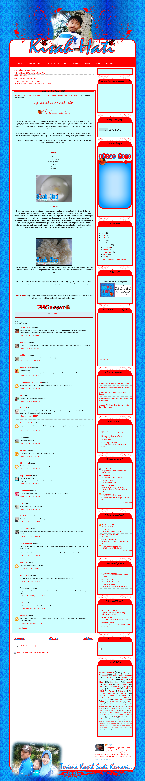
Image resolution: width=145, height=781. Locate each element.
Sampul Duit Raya (108, 715)
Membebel (103, 675)
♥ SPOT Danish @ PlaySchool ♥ (112, 548)
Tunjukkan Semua (127, 502)
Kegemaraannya (109, 693)
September (107, 252)
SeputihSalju (24, 575)
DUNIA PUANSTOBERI (110, 534)
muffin (122, 723)
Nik (21, 395)
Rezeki (101, 702)
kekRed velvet (103, 719)
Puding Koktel (128, 727)
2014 (104, 240)
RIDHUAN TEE (107, 618)
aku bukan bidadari (109, 494)
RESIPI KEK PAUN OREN (110, 582)
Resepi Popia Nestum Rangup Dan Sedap (114, 383)
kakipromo (24, 603)
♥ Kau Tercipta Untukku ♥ (111, 546)
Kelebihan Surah (109, 721)
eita (21, 437)
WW (121, 680)
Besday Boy (128, 697)
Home (16, 95)
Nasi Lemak (68, 95)
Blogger (78, 765)
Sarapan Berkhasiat (105, 706)
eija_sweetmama (26, 543)
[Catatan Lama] (88, 641)
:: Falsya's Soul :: (108, 480)
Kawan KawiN (120, 706)
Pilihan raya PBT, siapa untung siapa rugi (115, 619)
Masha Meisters (26, 368)
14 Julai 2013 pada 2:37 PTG (30, 581)
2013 (104, 242)
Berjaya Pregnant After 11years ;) (112, 531)
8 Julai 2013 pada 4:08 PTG (30, 484)
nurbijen (23, 355)
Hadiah (124, 677)
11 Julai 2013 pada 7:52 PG (29, 568)
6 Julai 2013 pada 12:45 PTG (30, 361)
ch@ (21, 503)
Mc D (115, 717)
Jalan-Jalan (115, 682)
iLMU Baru (46, 95)
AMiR (125, 673)
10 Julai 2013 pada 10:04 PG (30, 522)
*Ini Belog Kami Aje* (109, 443)
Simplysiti (122, 717)
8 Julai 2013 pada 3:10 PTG (30, 469)
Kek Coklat (114, 710)
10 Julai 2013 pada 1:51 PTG (30, 536)
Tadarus (123, 710)
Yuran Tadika (128, 712)
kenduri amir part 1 (112, 723)
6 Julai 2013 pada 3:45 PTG (30, 388)
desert (126, 721)
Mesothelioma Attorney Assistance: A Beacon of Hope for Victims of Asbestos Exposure (115, 489)
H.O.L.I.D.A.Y (124, 693)
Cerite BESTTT (114, 689)
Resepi (88, 63)
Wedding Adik (125, 704)
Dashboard (19, 63)
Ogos (105, 254)
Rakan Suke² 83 (115, 702)
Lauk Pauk (107, 700)
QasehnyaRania (108, 485)
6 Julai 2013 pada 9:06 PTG (30, 443)
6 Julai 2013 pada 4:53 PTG (30, 416)
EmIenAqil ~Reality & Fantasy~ (113, 436)
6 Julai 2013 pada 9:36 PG (29, 335)
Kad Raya (121, 708)
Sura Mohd (24, 342)
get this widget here (104, 359)
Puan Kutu (24, 408)
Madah (129, 682)
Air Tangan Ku (26, 95)
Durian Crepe (115, 725)
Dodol (109, 717)
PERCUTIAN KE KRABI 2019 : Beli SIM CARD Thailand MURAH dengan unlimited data (115, 497)
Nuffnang (121, 691)
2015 (104, 238)
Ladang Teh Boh (103, 727)
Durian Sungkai (126, 725)
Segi (102, 729)
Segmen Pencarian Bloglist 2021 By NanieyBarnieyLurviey (113, 613)
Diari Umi (105, 431)
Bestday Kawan (104, 697)
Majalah (124, 695)
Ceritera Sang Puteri (109, 539)
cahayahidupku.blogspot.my (31, 382)
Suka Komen (111, 708)
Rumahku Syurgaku (107, 695)
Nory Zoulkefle (25, 476)
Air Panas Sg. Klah (116, 719)
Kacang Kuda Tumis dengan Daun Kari (114, 586)
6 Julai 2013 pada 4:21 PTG (30, 401)
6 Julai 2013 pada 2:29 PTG (30, 376)
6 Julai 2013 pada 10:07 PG (30, 348)
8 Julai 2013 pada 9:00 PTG (30, 496)
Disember (107, 245)
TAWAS (120, 715)
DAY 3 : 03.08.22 (107, 526)
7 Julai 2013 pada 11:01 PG (29, 456)
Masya (109, 745)
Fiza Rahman (25, 516)
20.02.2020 (105, 536)
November (107, 247)
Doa (98, 63)
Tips (75, 95)
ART (128, 715)
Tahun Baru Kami (20, 76)
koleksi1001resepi (108, 585)
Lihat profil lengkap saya (103, 759)
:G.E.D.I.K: (105, 530)
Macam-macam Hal (107, 680)
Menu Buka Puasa (122, 700)
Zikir (129, 717)
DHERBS (102, 717)
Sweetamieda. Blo (26, 423)
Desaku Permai (112, 704)
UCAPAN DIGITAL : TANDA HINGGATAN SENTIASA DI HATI (35, 84)
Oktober (106, 250)
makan (117, 697)
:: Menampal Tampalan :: (110, 482)
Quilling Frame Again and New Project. (114, 433)
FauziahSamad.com (109, 573)
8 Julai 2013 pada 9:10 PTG (30, 509)
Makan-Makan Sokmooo (122, 675)
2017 (104, 233)
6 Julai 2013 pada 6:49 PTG (30, 431)
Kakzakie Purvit (25, 327)
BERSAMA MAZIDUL (109, 622)
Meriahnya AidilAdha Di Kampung (26, 78)
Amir (66, 63)
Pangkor (119, 721)
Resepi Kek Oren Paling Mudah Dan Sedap (114, 387)
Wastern (108, 729)
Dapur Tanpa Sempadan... (111, 580)
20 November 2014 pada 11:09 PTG (33, 609)
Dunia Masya (53, 63)
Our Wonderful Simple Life (112, 525)
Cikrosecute (24, 463)
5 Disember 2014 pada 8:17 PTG (31, 623)
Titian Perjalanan (108, 469)
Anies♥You (106, 476)
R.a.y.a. (102, 689)
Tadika (111, 691)
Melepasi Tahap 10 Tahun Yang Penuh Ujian (30, 73)
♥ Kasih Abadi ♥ (112, 687)
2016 (104, 235)
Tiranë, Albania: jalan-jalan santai (112, 477)
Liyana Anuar (25, 490)
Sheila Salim (24, 529)
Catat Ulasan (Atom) (28, 646)
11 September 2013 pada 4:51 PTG (32, 596)
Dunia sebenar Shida (110, 611)
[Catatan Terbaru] (19, 641)
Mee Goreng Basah (116, 727)
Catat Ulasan (22, 628)
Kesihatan (109, 63)
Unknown (23, 450)
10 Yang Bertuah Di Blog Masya (114, 259)
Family (76, 63)
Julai (105, 257)
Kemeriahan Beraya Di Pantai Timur (27, 81)
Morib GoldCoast (115, 712)
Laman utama (35, 63)
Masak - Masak (57, 95)
